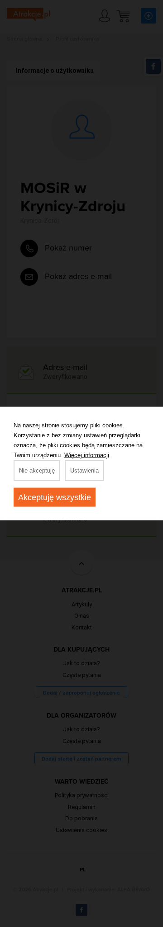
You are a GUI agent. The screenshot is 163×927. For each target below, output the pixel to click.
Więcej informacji (86, 455)
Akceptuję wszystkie (54, 497)
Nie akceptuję (37, 470)
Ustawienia (84, 470)
